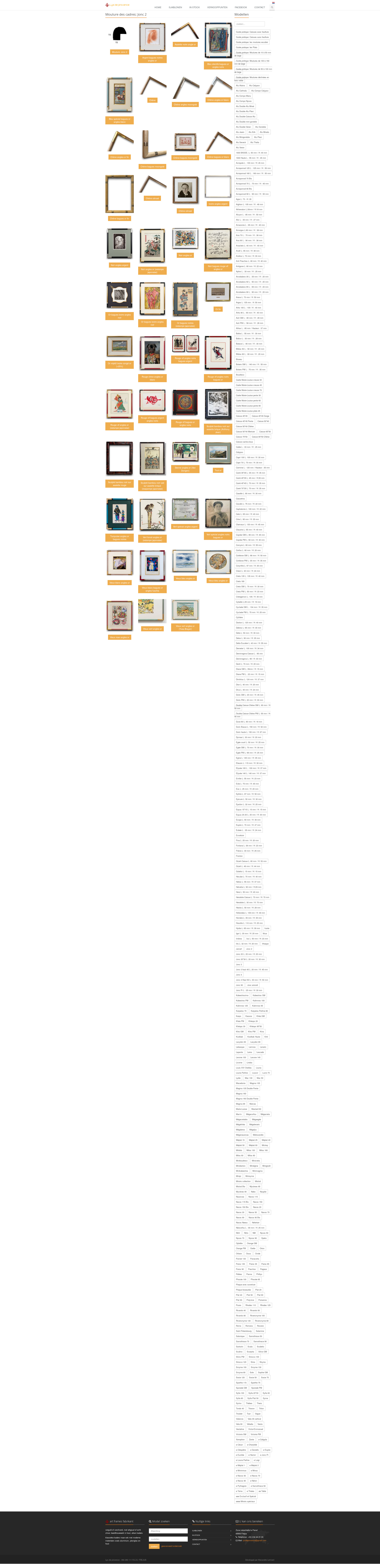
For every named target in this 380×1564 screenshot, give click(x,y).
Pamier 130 (241, 1258)
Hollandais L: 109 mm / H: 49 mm (250, 912)
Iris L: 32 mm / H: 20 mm (247, 943)
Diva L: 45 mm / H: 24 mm (247, 689)
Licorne (239, 1062)
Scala (250, 1346)
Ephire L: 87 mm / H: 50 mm (248, 793)
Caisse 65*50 (265, 431)
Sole (252, 1372)
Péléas (239, 1274)
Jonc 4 (239, 974)
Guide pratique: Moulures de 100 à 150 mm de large (251, 62)
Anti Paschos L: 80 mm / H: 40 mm (251, 261)
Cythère (239, 617)
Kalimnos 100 (259, 1000)
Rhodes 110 (251, 1305)
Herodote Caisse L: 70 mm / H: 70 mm (252, 897)
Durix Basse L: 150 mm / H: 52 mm (251, 726)
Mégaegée (256, 1119)
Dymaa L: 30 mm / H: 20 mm (248, 737)
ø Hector (252, 1454)
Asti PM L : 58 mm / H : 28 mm (249, 323)
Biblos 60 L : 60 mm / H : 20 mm (250, 354)
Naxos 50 (253, 1212)
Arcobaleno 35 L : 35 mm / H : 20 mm (252, 276)
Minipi (238, 1176)
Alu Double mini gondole (246, 121)
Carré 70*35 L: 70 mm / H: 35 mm (250, 488)
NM (254, 1232)
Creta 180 (240, 581)
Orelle (252, 1248)
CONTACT (259, 7)
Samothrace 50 (255, 1336)
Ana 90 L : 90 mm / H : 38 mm (249, 240)
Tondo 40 (240, 1408)
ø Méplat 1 (240, 1465)
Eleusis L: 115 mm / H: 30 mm (249, 763)
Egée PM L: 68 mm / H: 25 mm (249, 752)
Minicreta (256, 1160)
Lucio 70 (266, 1072)
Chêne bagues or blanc (218, 156)
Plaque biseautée (243, 1289)
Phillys (259, 1274)
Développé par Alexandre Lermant (259, 1559)
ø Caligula (262, 1439)
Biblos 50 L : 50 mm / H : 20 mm (250, 348)
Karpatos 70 (241, 1010)
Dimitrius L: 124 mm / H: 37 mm (250, 679)
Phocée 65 (255, 1279)
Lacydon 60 (241, 1041)
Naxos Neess (242, 1222)
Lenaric (263, 1046)
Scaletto (260, 1346)
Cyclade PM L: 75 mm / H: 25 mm (251, 612)
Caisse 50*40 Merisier (245, 431)
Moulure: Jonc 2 (119, 51)
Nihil (238, 1232)
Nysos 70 (240, 1238)
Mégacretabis (242, 1119)
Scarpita (250, 1351)
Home (158, 7)
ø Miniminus (241, 1470)
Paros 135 (240, 1263)
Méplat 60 (253, 1145)
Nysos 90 (253, 1238)
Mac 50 (260, 1078)
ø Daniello (254, 1449)
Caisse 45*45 (241, 415)
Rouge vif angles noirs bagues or (218, 378)
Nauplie (263, 1191)
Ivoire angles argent (218, 203)
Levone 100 (241, 1057)
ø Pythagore (241, 1485)
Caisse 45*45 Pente (244, 421)
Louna (258, 1067)
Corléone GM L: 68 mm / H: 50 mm (251, 555)
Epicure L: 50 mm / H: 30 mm (249, 799)
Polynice (250, 1300)
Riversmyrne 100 (257, 1315)
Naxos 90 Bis (254, 1217)
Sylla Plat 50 (252, 1398)
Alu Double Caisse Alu (245, 116)
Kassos (249, 1016)
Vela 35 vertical (254, 1418)
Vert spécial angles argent (185, 526)
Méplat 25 (253, 1140)
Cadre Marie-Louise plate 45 (248, 410)
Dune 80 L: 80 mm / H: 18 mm (249, 721)
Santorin (239, 1346)
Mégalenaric (254, 1124)
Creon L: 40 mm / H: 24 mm (248, 570)
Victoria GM (241, 1434)
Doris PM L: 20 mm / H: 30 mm (249, 700)
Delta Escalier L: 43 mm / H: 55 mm (251, 643)
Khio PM (251, 1031)
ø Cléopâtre (241, 1449)
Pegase (263, 1269)
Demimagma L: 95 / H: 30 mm (249, 658)
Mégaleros (240, 1129)
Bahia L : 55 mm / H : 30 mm (248, 333)
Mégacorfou (251, 1114)
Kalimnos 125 (242, 1005)
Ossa (248, 1253)
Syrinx (239, 1403)
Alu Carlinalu (241, 90)
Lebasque (240, 1046)
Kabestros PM (242, 1000)
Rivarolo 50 (255, 1310)
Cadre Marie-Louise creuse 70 (249, 390)
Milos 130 (251, 1150)
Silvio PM (240, 1356)
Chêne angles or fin (119, 157)
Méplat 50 (240, 1145)
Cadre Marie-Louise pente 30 (248, 395)
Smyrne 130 (256, 1367)
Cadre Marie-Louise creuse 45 (249, 385)
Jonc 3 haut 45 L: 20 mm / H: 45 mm (252, 969)
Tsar (249, 1413)
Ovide (257, 1253)
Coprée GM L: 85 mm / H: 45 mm (250, 534)
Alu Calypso (254, 85)
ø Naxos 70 (255, 1475)
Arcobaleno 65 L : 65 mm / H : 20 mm (252, 286)
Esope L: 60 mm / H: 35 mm (248, 819)
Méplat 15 (240, 1140)
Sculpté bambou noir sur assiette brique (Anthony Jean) (218, 429)
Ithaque (265, 943)
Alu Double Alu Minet (245, 106)
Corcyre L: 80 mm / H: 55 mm (249, 545)
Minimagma (257, 1170)
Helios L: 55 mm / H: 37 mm (248, 881)
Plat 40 (239, 1294)
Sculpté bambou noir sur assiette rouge (119, 484)
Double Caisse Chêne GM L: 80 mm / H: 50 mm (252, 707)
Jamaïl (239, 948)
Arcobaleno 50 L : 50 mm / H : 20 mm (252, 281)
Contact (196, 1544)
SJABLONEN (175, 7)
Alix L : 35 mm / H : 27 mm (247, 219)
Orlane (239, 1253)
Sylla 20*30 (253, 1393)
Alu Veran (240, 147)
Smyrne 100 (241, 1367)
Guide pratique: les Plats (246, 47)
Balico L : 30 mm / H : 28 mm (249, 338)
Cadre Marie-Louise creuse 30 (249, 379)
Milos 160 (263, 1150)
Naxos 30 (240, 1212)
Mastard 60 (256, 1109)
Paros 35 (253, 1263)
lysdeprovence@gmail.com (254, 1540)
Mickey (265, 1145)
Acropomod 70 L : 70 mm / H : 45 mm (252, 183)
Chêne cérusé (152, 198)
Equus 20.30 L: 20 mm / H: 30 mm (251, 814)
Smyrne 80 (240, 1372)
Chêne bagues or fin (119, 218)
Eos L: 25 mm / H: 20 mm (247, 788)
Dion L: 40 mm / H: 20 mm (247, 684)
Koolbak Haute (253, 1036)
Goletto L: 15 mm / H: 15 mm (248, 871)
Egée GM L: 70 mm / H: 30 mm (249, 747)
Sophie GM (263, 1372)
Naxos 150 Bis (242, 1207)
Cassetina (240, 498)
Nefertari (255, 1222)
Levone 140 (255, 1057)
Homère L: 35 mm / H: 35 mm (249, 917)
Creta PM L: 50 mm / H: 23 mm (249, 591)
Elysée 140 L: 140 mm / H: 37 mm (251, 773)
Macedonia (240, 1083)
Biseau (239, 359)
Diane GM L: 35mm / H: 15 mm (249, 669)
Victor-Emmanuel (255, 1429)
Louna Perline (242, 1072)
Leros (249, 1052)
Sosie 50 (253, 1377)
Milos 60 (239, 1155)
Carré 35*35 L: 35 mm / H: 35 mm (250, 472)
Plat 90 (239, 1300)
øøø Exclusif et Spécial (246, 1496)
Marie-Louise (241, 1109)
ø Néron (253, 1480)
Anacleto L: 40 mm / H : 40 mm (249, 245)
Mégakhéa (240, 1124)
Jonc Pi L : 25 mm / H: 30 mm (249, 990)
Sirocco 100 (254, 1356)
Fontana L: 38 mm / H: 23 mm (249, 845)
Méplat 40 (266, 1140)
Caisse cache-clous (244, 441)
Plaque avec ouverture (245, 1284)
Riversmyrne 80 (262, 1320)
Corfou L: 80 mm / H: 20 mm (248, 550)
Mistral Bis (240, 1186)
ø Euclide (240, 1454)
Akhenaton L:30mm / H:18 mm (249, 209)
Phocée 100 (241, 1279)
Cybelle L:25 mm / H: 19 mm (248, 601)
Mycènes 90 (241, 1191)
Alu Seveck (241, 142)
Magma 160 (241, 1093)
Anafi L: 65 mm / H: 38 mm (247, 250)
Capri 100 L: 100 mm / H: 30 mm (250, 457)
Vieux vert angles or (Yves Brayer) (185, 627)
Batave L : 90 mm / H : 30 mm (249, 343)
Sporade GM (241, 1387)
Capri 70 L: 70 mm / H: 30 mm (249, 462)
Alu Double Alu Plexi (245, 111)
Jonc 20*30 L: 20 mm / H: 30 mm (250, 959)
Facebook (241, 7)
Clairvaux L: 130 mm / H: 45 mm (250, 524)
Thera (259, 1403)
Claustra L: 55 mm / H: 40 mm (249, 529)
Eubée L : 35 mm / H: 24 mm (248, 830)
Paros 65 (265, 1263)
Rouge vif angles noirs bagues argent (185, 360)
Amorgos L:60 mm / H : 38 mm (249, 230)
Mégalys (253, 1129)
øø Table (262, 1491)
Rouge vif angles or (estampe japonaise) (119, 426)
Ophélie (239, 1243)
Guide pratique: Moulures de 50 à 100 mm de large (253, 70)
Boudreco (240, 374)
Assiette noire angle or (185, 44)
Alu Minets (264, 132)
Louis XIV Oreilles (244, 1067)
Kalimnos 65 (257, 1005)
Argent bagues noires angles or (152, 59)
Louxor (255, 1072)
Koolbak (239, 1036)
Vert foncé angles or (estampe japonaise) (152, 539)
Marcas (253, 1103)
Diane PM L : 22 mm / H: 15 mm (250, 674)
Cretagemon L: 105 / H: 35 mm (249, 596)
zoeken (154, 1546)
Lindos (249, 1062)
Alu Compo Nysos (244, 101)
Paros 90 (240, 1269)
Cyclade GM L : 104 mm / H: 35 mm (251, 607)
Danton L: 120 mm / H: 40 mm (249, 622)
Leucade (260, 1052)
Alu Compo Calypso (259, 90)
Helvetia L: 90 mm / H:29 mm (248, 887)
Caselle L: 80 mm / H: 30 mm (248, 493)
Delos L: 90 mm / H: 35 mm (248, 638)
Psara (238, 1305)
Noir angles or (185, 255)
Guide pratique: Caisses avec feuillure (252, 31)
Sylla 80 (239, 1398)
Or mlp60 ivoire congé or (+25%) (119, 365)
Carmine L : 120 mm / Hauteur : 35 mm (253, 467)
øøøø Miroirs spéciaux (245, 1501)
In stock (196, 1535)
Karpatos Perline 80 (259, 1010)
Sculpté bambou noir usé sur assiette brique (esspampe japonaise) (152, 485)
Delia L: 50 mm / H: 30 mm (247, 632)
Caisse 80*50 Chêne (260, 436)
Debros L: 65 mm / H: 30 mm (248, 627)
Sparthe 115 (241, 1382)
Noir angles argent (119, 265)
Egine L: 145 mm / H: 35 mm (248, 757)
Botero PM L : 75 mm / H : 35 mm (250, 369)
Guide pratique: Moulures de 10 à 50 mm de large (252, 54)
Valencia (239, 1418)
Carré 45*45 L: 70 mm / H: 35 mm (250, 483)
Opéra (263, 1238)
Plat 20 (258, 1289)
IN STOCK (194, 7)
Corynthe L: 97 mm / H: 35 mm (249, 565)
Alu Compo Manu (243, 95)
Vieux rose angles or (119, 637)
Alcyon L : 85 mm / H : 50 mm (249, 214)
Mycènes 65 (255, 1186)
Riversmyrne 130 (243, 1320)
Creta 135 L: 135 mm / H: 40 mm (250, 576)
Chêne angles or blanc (218, 99)
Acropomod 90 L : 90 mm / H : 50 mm (252, 193)
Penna (249, 1274)
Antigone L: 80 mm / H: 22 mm (249, 266)
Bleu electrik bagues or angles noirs (218, 65)
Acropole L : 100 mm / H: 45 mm (250, 162)
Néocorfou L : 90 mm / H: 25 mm (250, 1227)
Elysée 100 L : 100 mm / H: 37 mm (251, 768)
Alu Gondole (260, 126)
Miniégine (254, 1165)
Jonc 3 (239, 964)
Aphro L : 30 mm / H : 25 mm (248, 271)
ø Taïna (239, 1491)
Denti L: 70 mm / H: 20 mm (247, 663)
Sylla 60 (266, 1393)
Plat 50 (250, 1294)
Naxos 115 (253, 1196)
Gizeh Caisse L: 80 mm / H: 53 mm (251, 861)
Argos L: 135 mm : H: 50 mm (248, 302)
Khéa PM (240, 1021)
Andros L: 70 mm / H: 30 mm (248, 256)
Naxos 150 (257, 1201)
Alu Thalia (254, 142)
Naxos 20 (257, 1207)
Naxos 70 (265, 1212)
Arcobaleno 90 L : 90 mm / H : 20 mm (252, 292)
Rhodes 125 (265, 1305)
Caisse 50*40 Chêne (245, 426)
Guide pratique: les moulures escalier (252, 42)
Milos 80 (251, 1155)
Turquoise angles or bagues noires (119, 538)
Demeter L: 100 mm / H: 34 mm (249, 648)
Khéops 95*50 (256, 1026)
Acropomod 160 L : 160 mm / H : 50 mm (253, 173)
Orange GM (252, 1243)
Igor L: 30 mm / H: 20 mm (247, 933)
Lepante (239, 1052)
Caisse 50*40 (263, 421)
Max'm (239, 1114)
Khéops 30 (240, 1026)
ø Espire (266, 1449)
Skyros (263, 1362)
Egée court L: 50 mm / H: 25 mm (250, 742)
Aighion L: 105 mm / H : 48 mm (249, 204)
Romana (249, 1325)
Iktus (265, 933)
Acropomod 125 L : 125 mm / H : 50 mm (253, 168)
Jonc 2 (249, 948)
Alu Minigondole (243, 137)
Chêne (152, 100)
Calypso (239, 452)
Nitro (246, 1232)
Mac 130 (248, 1078)
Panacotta (254, 1258)
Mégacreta (265, 1114)
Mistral (258, 1181)
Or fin (218, 309)
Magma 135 (255, 1083)
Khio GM (240, 1031)
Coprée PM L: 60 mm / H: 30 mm (250, 539)
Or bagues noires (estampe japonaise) (185, 324)
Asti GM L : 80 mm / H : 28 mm (249, 317)
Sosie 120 (240, 1377)
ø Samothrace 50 (258, 1485)
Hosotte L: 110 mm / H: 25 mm (249, 923)
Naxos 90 (240, 1217)
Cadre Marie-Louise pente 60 (248, 400)
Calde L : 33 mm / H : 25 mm (248, 447)
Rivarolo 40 (241, 1310)
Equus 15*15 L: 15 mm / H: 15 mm (251, 809)
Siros (253, 1362)
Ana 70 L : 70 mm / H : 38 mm (249, 235)
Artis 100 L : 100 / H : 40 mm (248, 307)
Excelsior (240, 835)
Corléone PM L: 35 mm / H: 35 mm (251, 560)
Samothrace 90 (260, 1341)
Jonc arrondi (252, 985)
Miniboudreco (241, 1160)
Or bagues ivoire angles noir (119, 316)
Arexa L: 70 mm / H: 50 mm (248, 297)
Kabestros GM (259, 995)
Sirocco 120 (241, 1362)
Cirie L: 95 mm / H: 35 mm (247, 519)
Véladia (250, 1424)
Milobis (239, 1150)
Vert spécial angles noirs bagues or (218, 536)
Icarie (267, 928)
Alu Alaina (240, 85)
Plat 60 (260, 1294)
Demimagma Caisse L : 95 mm (249, 653)
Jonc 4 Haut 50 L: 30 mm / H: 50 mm (252, 979)
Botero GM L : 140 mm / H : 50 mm (251, 364)
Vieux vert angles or (152, 628)
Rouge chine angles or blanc (152, 378)
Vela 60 (239, 1424)
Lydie (238, 1078)
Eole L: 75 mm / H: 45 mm (247, 783)
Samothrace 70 (242, 1341)
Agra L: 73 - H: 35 (243, 199)
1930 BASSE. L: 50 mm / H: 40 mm (251, 152)
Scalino (239, 1351)
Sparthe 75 (255, 1382)
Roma (238, 1325)
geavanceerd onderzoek (171, 1546)
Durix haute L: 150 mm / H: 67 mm (251, 732)
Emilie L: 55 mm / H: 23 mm (248, 778)
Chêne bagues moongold (152, 166)
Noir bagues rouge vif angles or (218, 268)
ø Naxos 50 (241, 1475)
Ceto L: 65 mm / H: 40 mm (247, 514)
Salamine (260, 1331)
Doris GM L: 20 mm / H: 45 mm (249, 694)
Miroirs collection (243, 1181)
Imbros (239, 938)
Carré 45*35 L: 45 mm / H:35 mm (250, 478)
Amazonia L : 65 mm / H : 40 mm (250, 224)
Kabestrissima (242, 995)
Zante (251, 1439)
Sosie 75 (265, 1377)
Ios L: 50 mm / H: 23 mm (257, 938)
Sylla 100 (240, 1393)
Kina (262, 1031)
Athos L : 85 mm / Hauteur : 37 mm (251, 328)
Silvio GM (262, 1351)
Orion (262, 1248)
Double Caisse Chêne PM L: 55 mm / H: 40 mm (252, 715)
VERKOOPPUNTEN (217, 7)
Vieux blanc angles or (120, 582)
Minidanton (240, 1165)
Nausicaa (240, 1196)
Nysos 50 (264, 1232)
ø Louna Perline (242, 1460)
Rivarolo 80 (241, 1315)
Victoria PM (256, 1434)
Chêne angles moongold (185, 104)
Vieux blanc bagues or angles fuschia (152, 589)
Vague (257, 1413)
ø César (239, 1444)
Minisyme (250, 1176)
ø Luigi (256, 1460)
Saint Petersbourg (243, 1331)
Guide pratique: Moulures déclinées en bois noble (251, 79)
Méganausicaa (242, 1134)
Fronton (239, 855)
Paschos (252, 1269)
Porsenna (262, 1300)
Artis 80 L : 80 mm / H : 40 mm (249, 312)
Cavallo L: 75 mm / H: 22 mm (248, 503)
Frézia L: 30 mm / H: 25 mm (248, 850)
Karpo (238, 1016)
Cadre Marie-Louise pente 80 (248, 405)
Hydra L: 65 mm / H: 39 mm (248, 928)
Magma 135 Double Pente (247, 1088)
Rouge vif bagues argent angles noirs (152, 419)
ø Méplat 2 (254, 1465)
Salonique (240, 1336)
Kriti (266, 1036)
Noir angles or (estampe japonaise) (152, 271)
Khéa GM (260, 1016)
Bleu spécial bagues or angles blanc (119, 120)
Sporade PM (256, 1387)
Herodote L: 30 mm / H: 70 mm (249, 902)
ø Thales (250, 1491)
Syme (265, 1398)
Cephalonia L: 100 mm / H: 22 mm (251, 509)
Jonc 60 (239, 985)
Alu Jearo (240, 132)
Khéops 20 (253, 1021)
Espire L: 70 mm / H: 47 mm (248, 824)
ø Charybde (252, 1444)
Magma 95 (240, 1103)
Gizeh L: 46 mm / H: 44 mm (248, 866)
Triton (261, 1408)
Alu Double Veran (243, 126)
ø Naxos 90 (241, 1480)
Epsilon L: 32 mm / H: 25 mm (248, 804)
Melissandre (258, 1134)
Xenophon (240, 1439)
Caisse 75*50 (241, 436)
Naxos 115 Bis (242, 1201)
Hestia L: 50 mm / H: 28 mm (248, 907)
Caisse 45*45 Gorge (260, 415)
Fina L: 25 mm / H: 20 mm (247, 840)
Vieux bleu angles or (185, 578)
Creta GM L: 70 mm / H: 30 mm (249, 586)
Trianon (251, 1408)
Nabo (253, 1191)
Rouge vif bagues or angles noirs (185, 424)
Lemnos (252, 1046)
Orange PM (241, 1248)
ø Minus (254, 1470)
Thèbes (249, 1403)
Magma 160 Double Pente (247, 1098)
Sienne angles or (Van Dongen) (185, 469)
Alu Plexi (258, 137)
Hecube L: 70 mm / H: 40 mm (249, 876)
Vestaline (240, 1429)
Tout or (218, 470)
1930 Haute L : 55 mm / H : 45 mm (251, 157)
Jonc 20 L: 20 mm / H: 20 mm (249, 954)
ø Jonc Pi (264, 1454)
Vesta (260, 1424)
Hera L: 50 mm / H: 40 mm (247, 892)
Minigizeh (266, 1165)
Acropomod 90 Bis (244, 188)
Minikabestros (242, 1170)
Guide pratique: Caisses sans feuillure (252, 37)
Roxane (260, 1325)
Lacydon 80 (255, 1041)
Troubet (239, 1413)
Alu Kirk (252, 132)
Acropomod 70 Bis (244, 178)
